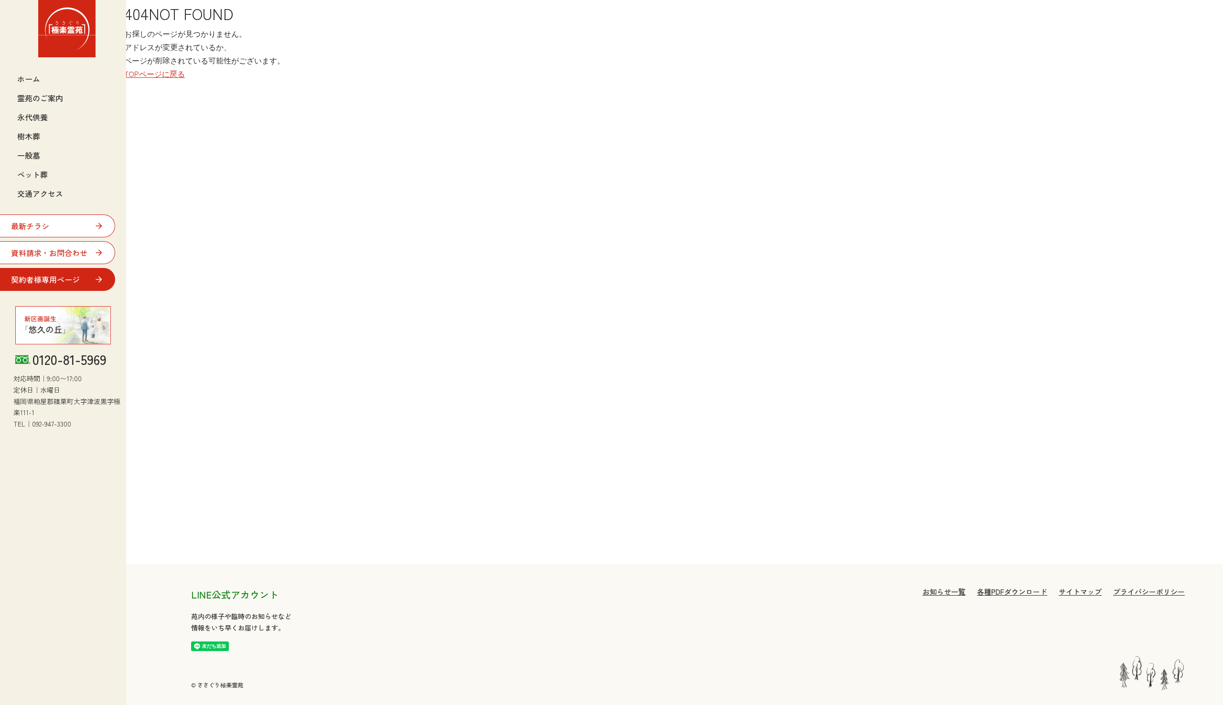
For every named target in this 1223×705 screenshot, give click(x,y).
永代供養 (32, 117)
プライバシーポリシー (1149, 592)
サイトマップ (1080, 592)
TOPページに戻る (154, 73)
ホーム (28, 79)
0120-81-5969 (69, 359)
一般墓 (28, 155)
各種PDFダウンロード (1012, 592)
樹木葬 (28, 136)
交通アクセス (40, 193)
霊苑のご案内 (40, 98)
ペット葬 (32, 174)
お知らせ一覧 (944, 592)
